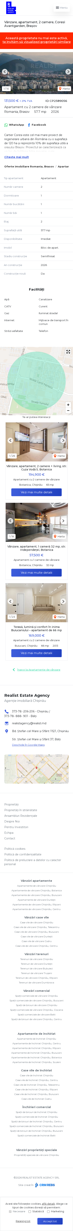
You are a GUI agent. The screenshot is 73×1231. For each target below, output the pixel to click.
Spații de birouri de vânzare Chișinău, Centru (36, 1019)
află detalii (48, 1203)
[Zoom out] (68, 410)
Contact (9, 838)
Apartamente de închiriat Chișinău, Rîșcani (36, 1048)
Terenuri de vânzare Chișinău (36, 959)
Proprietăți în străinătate (20, 810)
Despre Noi (12, 821)
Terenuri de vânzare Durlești (36, 963)
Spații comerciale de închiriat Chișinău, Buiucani (37, 1126)
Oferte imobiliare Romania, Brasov (29, 166)
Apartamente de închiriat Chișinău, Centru (36, 1043)
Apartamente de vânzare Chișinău (36, 885)
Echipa (8, 833)
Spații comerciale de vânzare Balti (36, 1014)
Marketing (57, 1211)
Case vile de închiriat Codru (36, 1098)
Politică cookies (14, 849)
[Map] (36, 381)
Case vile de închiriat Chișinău (36, 1075)
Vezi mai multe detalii (36, 492)
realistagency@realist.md (29, 723)
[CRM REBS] (44, 1185)
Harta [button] (66, 88)
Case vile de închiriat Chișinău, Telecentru (37, 1084)
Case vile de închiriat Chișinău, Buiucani (36, 1094)
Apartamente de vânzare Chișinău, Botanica (36, 890)
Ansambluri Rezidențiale (20, 816)
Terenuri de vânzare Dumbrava (36, 982)
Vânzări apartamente (36, 881)
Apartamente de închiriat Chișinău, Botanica (36, 1057)
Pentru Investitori (16, 827)
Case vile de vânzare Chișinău (36, 922)
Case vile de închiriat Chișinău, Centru (36, 1080)
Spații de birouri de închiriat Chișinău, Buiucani (36, 1130)
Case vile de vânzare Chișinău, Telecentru (36, 927)
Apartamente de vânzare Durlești (36, 899)
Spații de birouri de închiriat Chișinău (36, 1112)
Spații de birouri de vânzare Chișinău (36, 1005)
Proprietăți (11, 804)
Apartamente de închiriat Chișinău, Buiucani (36, 1052)
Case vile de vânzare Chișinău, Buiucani (36, 931)
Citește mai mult (16, 157)
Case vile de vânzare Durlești (37, 936)
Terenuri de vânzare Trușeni (36, 973)
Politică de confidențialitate (22, 854)
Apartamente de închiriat (36, 1033)
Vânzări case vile (36, 917)
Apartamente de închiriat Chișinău (36, 1038)
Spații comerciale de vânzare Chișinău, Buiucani (36, 1000)
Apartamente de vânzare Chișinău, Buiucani (36, 895)
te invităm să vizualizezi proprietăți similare (37, 42)
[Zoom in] (68, 405)
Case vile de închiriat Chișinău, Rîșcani (36, 1089)
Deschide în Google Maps (28, 744)
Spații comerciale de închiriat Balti (36, 1135)
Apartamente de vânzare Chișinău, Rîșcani (36, 904)
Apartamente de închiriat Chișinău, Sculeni (36, 1062)
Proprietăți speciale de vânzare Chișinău (36, 1155)
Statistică (38, 1211)
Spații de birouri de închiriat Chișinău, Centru (36, 1121)
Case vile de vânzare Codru (37, 941)
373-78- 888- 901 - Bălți (20, 716)
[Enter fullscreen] (68, 352)
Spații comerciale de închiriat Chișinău (36, 1116)
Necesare (19, 1211)
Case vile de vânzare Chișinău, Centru (36, 945)
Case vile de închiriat (36, 1070)
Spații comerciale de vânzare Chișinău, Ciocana (36, 1009)
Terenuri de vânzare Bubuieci (36, 968)
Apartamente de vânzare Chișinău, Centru (36, 909)
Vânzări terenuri (36, 954)
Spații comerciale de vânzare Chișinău (36, 995)
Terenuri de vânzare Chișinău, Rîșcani (37, 977)
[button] (5, 72)
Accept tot (50, 1221)
